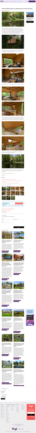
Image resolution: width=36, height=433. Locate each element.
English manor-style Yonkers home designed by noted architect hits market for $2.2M (18, 291)
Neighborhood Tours (16, 332)
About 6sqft (23, 405)
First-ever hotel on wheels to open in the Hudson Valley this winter (6, 344)
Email (3, 221)
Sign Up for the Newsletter (32, 1)
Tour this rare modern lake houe (6, 277)
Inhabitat (12, 30)
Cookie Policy (20, 431)
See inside (3, 381)
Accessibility (24, 431)
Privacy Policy (33, 418)
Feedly (27, 431)
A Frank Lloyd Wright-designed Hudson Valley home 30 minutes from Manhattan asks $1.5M (19, 263)
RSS (29, 431)
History (22, 385)
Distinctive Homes (6, 1)
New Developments (14, 1)
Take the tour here (16, 356)
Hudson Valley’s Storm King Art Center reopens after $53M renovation (7, 241)
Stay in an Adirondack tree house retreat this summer (9, 179)
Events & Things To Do (5, 355)
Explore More (19, 1)
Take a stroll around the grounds (6, 327)
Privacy (17, 431)
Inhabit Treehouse (5, 30)
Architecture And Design (17, 273)
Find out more (15, 384)
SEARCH (26, 1)
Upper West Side (7, 405)
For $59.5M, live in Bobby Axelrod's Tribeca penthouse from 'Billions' (29, 19)
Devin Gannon (3, 243)
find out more (15, 249)
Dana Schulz (4, 10)
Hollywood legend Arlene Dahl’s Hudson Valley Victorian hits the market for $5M (7, 370)
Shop (17, 1)
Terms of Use (29, 418)
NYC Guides (9, 1)
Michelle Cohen (4, 266)
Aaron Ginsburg (15, 242)
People (17, 405)
